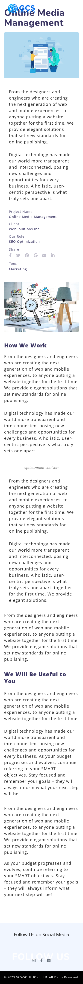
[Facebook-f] (41, 960)
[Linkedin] (49, 960)
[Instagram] (34, 960)
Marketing (18, 269)
